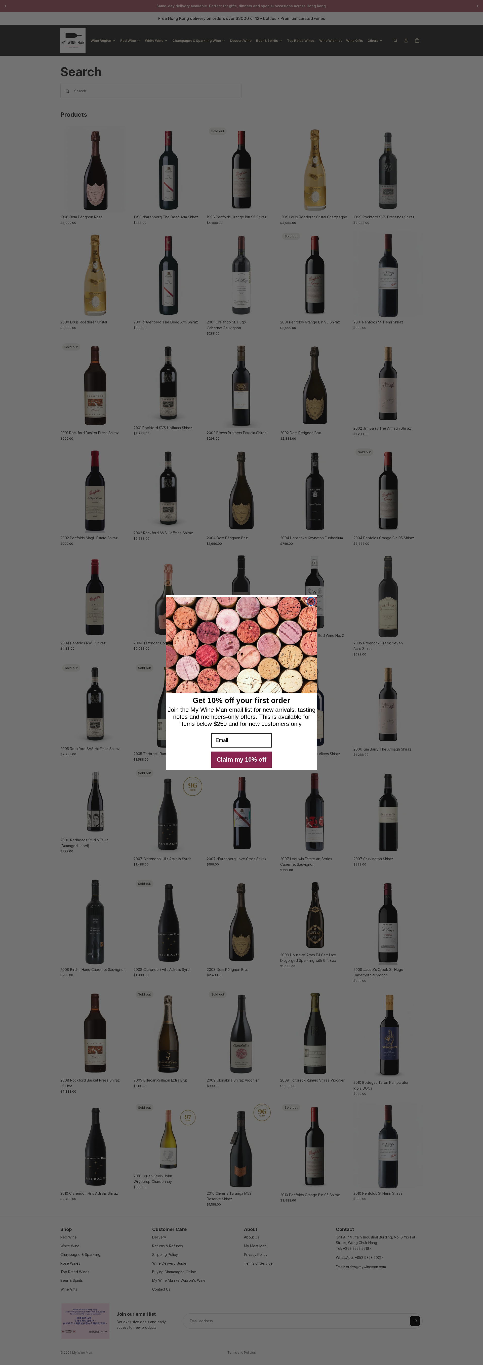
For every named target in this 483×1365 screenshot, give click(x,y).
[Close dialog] (311, 601)
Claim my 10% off (241, 759)
